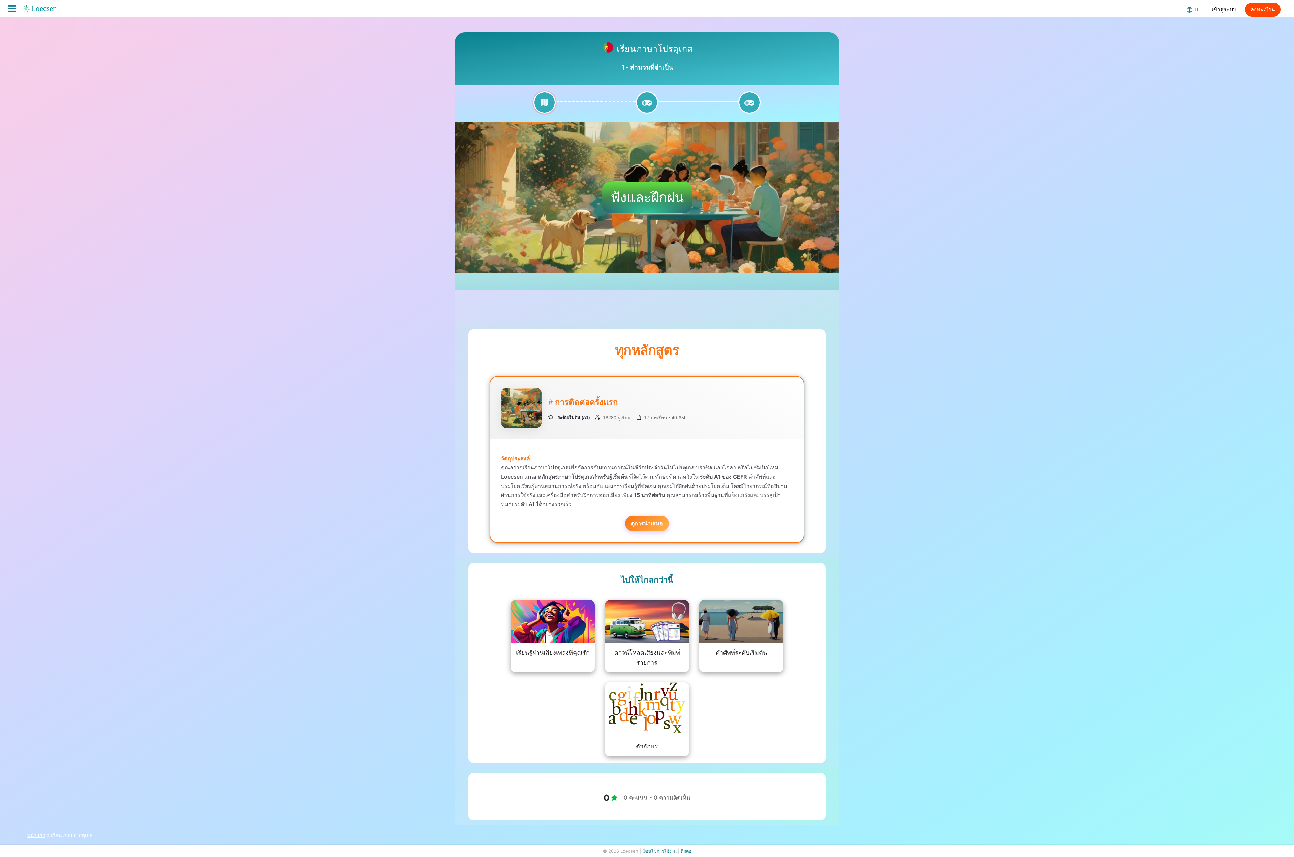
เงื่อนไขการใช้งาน (659, 851)
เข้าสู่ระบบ (1224, 9)
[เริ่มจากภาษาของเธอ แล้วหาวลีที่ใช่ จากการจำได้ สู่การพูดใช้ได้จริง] (749, 106)
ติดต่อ (686, 851)
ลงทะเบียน (1263, 9)
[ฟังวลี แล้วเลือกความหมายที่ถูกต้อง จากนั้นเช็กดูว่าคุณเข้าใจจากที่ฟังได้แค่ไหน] (647, 106)
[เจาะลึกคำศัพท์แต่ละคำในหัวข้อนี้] (544, 106)
